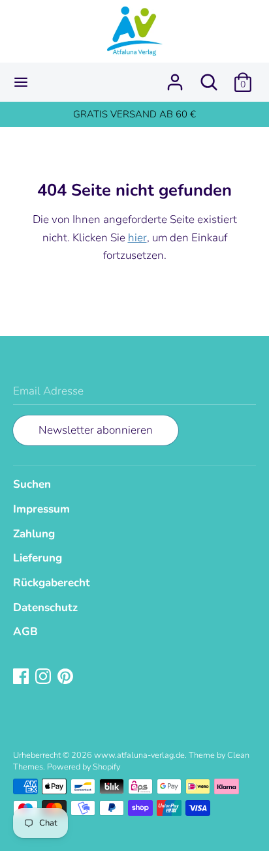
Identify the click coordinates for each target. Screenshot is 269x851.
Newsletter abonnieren (96, 430)
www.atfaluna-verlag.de (139, 755)
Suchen (32, 484)
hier (137, 237)
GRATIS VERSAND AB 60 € (134, 114)
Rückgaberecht (51, 582)
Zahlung (34, 533)
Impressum (41, 508)
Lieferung (37, 557)
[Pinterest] (66, 677)
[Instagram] (44, 677)
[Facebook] (22, 677)
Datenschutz (45, 607)
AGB (25, 631)
